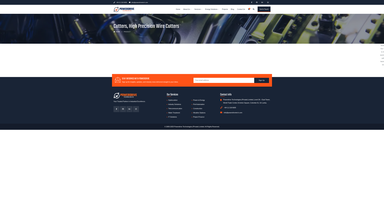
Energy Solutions (211, 9)
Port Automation (198, 104)
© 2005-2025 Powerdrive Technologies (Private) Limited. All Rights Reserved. (192, 127)
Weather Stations (199, 113)
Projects (225, 9)
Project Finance (198, 117)
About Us (186, 9)
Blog (232, 9)
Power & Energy (199, 100)
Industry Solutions (174, 104)
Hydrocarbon (173, 100)
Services (197, 9)
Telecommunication (175, 108)
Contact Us (241, 9)
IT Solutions (172, 117)
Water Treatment (174, 113)
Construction (197, 108)
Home (178, 9)
